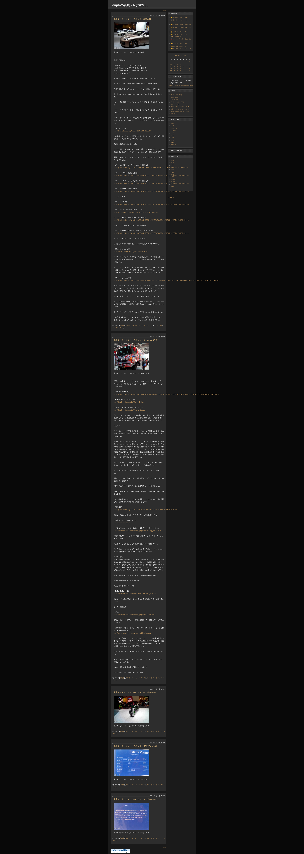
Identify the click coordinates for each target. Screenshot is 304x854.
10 (171, 66)
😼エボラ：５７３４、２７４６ (180, 32)
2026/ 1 (173, 177)
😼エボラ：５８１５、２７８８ (180, 17)
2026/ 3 (173, 172)
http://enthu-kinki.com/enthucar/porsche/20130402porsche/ (136, 212)
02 (189, 61)
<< (176, 56)
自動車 (122, 325)
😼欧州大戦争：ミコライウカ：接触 (181, 48)
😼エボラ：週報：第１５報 (178, 46)
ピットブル (174, 128)
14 (183, 66)
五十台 (172, 123)
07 (183, 64)
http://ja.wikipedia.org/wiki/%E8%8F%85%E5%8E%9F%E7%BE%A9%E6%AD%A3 (145, 510)
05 (177, 64)
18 (174, 68)
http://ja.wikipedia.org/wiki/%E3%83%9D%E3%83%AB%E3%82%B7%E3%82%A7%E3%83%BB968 (151, 191)
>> (185, 56)
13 (180, 66)
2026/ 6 (173, 165)
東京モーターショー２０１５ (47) (180, 111)
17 (171, 68)
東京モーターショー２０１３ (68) (180, 109)
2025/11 (173, 181)
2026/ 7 (173, 162)
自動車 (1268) (175, 97)
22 (186, 68)
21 (183, 68)
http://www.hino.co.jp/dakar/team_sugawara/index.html (134, 615)
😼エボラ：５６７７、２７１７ (180, 43)
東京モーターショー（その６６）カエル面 (132, 19)
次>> (164, 10)
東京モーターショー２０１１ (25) (180, 106)
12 (177, 66)
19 (177, 68)
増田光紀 (173, 144)
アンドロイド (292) (176, 94)
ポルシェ (129, 325)
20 (180, 68)
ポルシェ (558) (175, 104)
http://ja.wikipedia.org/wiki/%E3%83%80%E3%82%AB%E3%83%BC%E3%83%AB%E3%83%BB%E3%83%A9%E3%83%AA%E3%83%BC (166, 394)
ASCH (172, 125)
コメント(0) (158, 325)
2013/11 (180, 56)
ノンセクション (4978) (177, 102)
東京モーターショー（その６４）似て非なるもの (135, 692)
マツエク (173, 135)
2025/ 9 (173, 186)
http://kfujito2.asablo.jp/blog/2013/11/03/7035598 (132, 131)
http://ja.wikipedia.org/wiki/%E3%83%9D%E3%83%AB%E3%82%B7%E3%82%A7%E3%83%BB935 (151, 220)
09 (189, 64)
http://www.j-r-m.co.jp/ (122, 523)
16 (189, 66)
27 (180, 70)
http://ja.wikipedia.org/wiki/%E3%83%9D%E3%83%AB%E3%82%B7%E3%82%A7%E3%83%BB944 (151, 183)
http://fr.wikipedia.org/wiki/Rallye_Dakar (129, 402)
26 (177, 70)
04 (174, 64)
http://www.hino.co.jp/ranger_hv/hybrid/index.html (132, 633)
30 (189, 70)
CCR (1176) (174, 99)
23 (189, 68)
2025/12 (173, 179)
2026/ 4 (173, 169)
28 (183, 70)
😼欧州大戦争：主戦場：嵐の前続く (181, 24)
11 (174, 66)
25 (174, 70)
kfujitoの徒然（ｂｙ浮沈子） (131, 5)
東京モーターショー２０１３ (142, 325)
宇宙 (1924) (174, 113)
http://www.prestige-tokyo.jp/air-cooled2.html (130, 251)
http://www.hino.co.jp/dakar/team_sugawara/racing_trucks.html (137, 531)
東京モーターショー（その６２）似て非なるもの (135, 799)
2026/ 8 (173, 160)
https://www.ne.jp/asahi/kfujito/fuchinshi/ (181, 85)
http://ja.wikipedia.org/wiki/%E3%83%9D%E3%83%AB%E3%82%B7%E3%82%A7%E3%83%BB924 (151, 168)
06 (180, 64)
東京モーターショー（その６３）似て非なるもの (135, 746)
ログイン (171, 197)
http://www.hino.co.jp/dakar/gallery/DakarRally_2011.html (135, 594)
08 (186, 64)
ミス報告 (173, 130)
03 (171, 64)
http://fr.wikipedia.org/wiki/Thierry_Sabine (129, 410)
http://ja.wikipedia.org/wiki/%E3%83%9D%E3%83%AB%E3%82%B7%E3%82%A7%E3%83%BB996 (151, 233)
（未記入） (174, 142)
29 (186, 70)
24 (171, 70)
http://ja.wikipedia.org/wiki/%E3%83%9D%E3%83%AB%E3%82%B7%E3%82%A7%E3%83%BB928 (151, 175)
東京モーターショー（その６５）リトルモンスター (136, 340)
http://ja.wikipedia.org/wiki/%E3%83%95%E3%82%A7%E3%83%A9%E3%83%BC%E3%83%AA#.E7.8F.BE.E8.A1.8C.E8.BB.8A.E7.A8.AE (166, 280)
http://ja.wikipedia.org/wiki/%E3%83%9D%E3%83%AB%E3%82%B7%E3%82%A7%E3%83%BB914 (151, 204)
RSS (169, 194)
